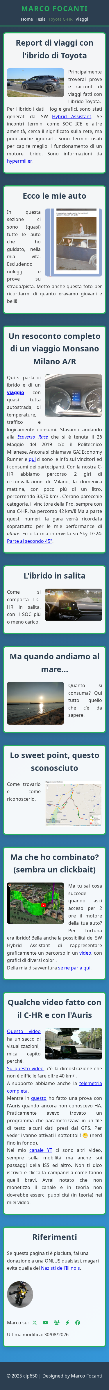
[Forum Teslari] (57, 1322)
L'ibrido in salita (54, 575)
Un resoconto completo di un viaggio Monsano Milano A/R (54, 349)
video (85, 953)
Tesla (41, 19)
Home (27, 19)
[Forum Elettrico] (67, 1322)
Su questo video (25, 1068)
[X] (34, 1322)
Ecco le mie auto (54, 195)
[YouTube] (45, 1322)
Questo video (24, 1031)
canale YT (40, 1150)
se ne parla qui (74, 968)
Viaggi (82, 19)
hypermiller (19, 161)
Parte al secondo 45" (29, 541)
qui (32, 459)
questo (39, 1098)
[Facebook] (77, 1322)
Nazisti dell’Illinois (60, 1268)
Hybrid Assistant (71, 116)
